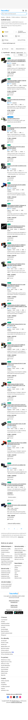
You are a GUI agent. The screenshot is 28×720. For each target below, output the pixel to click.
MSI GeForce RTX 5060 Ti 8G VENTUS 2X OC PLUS (16, 166)
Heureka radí (3, 644)
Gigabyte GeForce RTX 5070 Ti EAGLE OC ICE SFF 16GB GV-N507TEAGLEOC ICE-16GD (17, 405)
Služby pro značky (5, 667)
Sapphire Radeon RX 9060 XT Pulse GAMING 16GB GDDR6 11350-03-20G (17, 443)
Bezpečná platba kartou (6, 652)
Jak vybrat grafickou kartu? (13, 118)
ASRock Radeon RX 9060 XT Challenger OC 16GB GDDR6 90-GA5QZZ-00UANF (16, 206)
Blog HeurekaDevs (5, 631)
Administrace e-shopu (5, 660)
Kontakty (3, 621)
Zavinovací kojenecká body (6, 557)
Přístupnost (3, 635)
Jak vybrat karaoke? (5, 588)
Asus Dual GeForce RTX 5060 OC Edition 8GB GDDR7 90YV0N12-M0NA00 (16, 264)
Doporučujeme (18, 563)
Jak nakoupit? (4, 640)
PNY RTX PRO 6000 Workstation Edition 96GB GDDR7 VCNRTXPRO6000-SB (16, 226)
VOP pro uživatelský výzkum (7, 654)
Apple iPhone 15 (18, 565)
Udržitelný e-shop (5, 690)
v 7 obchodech (10, 398)
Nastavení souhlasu (5, 648)
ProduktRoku (4, 684)
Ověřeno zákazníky (5, 681)
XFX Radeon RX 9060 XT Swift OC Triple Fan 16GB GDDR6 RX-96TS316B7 (16, 81)
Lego (16, 572)
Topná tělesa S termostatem (7, 561)
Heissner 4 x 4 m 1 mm (19, 559)
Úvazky (2, 554)
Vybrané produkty (19, 546)
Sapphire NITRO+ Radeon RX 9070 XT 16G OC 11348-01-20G (16, 324)
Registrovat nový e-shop (6, 661)
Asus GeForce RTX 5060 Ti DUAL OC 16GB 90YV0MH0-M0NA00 (16, 424)
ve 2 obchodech (10, 517)
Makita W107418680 (19, 552)
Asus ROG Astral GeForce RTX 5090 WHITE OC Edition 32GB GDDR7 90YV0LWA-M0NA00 (16, 485)
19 (21, 529)
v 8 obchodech (10, 338)
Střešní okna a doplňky (6, 549)
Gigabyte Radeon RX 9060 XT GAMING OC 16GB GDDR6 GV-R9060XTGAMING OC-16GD (17, 305)
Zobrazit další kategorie (8, 43)
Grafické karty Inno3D (5, 572)
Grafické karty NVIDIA (5, 578)
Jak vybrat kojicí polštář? (6, 586)
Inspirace (3, 688)
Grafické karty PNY (5, 574)
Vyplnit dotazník (14, 607)
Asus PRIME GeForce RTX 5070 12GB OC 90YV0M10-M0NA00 (16, 147)
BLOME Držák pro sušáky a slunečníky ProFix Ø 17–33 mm (21, 550)
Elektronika (8, 17)
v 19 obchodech (10, 356)
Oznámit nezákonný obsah (6, 633)
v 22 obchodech (10, 73)
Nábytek (16, 576)
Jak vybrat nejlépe (6, 582)
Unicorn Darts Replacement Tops (21, 554)
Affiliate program (4, 671)
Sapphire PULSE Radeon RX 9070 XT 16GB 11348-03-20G (14, 370)
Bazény (16, 569)
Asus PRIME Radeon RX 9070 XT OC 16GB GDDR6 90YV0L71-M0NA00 (16, 285)
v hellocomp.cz (10, 494)
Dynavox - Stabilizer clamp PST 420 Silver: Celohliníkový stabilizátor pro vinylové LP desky (21, 556)
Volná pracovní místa (5, 625)
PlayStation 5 (17, 571)
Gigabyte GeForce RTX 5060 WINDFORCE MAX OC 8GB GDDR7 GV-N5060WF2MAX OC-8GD (17, 61)
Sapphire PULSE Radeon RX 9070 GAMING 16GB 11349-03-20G (16, 185)
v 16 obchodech (10, 298)
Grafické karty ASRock (5, 571)
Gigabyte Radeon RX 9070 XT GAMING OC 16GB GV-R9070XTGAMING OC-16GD (16, 245)
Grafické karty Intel (5, 576)
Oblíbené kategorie (6, 546)
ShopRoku (3, 682)
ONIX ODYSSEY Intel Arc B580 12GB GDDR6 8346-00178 (14, 511)
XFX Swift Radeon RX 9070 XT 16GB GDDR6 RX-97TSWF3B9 (16, 128)
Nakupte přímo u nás (5, 646)
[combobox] (14, 13)
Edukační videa (4, 673)
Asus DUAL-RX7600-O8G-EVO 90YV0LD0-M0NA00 (16, 100)
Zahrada (16, 574)
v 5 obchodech (10, 219)
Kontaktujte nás (14, 602)
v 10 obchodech (10, 276)
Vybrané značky (5, 568)
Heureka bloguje (4, 629)
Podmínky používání (5, 623)
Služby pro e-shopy (5, 663)
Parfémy (16, 567)
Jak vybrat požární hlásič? (6, 584)
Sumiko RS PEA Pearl (19, 557)
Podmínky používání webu (16, 702)
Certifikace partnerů (5, 686)
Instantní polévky (4, 550)
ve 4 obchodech (10, 92)
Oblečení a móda (18, 578)
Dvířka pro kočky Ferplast (6, 563)
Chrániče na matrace (5, 552)
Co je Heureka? (4, 619)
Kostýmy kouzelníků (5, 559)
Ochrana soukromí (5, 650)
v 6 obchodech (10, 159)
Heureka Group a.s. (16, 701)
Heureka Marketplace (5, 665)
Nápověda (3, 675)
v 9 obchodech (10, 140)
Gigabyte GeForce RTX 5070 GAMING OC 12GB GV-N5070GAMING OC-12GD (16, 345)
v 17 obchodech (10, 178)
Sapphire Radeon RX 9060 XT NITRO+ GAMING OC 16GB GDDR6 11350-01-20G (16, 384)
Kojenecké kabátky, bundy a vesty (7, 556)
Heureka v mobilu (4, 642)
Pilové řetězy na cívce (5, 564)
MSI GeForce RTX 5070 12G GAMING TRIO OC (16, 465)
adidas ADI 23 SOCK (19, 549)
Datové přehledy (4, 669)
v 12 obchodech (10, 257)
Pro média (3, 627)
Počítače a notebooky (15, 17)
